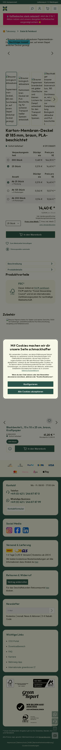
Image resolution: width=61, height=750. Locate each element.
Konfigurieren (30, 384)
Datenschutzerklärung (30, 370)
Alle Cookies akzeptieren (30, 391)
